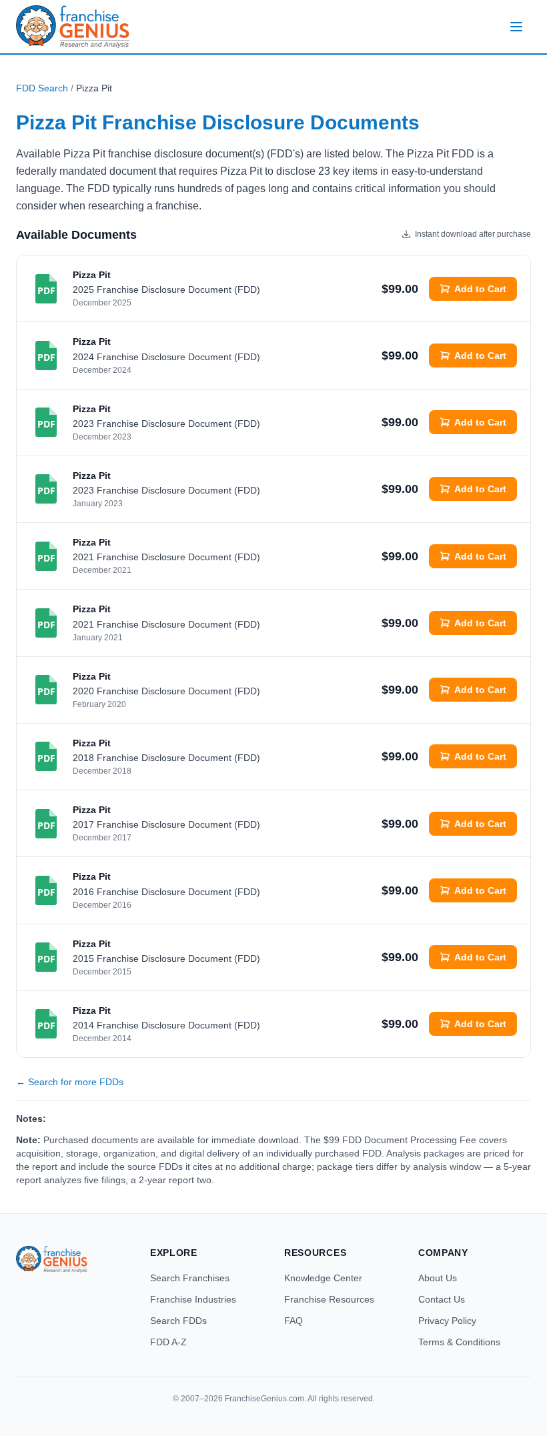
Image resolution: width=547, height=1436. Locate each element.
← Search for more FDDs (69, 1081)
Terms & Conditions (459, 1342)
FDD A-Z (168, 1342)
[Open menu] (516, 26)
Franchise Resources (329, 1299)
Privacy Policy (447, 1320)
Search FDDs (178, 1320)
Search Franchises (189, 1278)
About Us (437, 1278)
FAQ (293, 1320)
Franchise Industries (193, 1299)
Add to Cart (480, 288)
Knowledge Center (323, 1278)
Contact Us (441, 1299)
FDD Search (42, 88)
